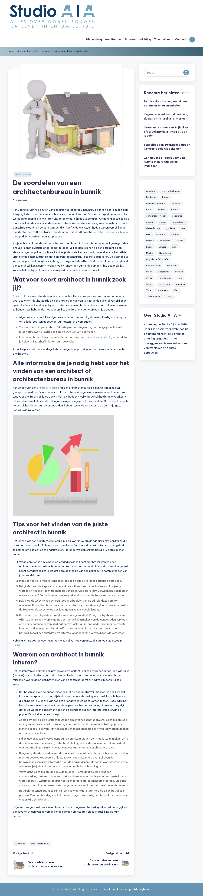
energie (162, 222)
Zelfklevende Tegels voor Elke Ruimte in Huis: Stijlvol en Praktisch (164, 162)
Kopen (149, 247)
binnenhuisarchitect (98, 337)
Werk (176, 290)
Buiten (174, 209)
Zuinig (169, 296)
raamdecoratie (153, 265)
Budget (161, 209)
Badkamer (151, 197)
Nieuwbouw (165, 253)
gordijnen (170, 228)
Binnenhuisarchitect (156, 203)
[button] (186, 72)
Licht (174, 247)
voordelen (163, 290)
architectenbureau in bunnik (111, 232)
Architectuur (22, 174)
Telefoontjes (164, 278)
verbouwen (164, 284)
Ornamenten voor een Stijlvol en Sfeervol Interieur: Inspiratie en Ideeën (166, 132)
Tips (179, 278)
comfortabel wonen (156, 216)
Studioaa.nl (110, 889)
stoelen (179, 272)
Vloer (149, 290)
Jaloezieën (165, 241)
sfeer (149, 272)
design (149, 222)
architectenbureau (40, 843)
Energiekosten (179, 222)
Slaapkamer (163, 272)
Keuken (180, 241)
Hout (183, 228)
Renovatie (172, 265)
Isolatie (150, 241)
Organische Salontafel (157, 259)
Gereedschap (153, 228)
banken (165, 197)
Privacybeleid (142, 889)
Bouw (149, 209)
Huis (148, 234)
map (128, 889)
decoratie (177, 216)
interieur (175, 234)
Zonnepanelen (153, 296)
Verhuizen (180, 284)
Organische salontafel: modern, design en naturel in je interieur (166, 116)
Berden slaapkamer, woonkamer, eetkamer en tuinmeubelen (167, 103)
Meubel (149, 253)
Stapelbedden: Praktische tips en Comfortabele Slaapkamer (167, 147)
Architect (20, 843)
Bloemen (176, 203)
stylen (149, 278)
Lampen (162, 247)
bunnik (17, 645)
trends (149, 284)
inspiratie (160, 234)
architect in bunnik (48, 387)
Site (122, 889)
